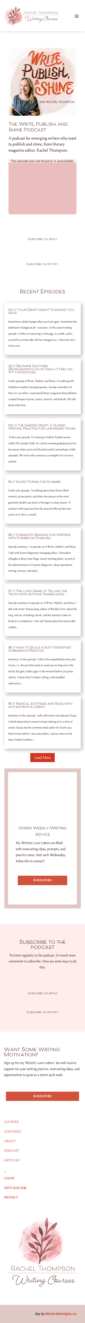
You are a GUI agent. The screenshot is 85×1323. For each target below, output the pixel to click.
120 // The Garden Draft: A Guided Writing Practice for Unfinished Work (42, 427)
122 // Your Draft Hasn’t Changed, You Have (41, 311)
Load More (42, 757)
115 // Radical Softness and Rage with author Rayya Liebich (40, 705)
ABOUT (9, 1141)
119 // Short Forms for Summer (34, 482)
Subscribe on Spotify (42, 264)
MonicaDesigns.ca (60, 1314)
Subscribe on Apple (42, 239)
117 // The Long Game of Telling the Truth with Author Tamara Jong (37, 593)
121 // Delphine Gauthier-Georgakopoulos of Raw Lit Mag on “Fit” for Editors (40, 369)
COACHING (12, 1131)
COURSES (11, 1121)
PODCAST (11, 1150)
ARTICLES (12, 1160)
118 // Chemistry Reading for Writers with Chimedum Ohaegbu (39, 537)
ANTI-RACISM (15, 1187)
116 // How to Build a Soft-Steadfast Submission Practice (40, 649)
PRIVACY (11, 1197)
